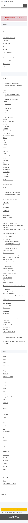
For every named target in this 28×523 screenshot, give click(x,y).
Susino (4, 480)
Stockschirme (8, 87)
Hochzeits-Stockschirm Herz (10, 223)
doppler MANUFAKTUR (8, 121)
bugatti (4, 140)
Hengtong (5, 402)
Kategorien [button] (4, 494)
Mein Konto (6, 34)
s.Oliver (5, 144)
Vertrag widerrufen (14, 509)
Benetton (5, 124)
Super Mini (7, 115)
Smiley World (6, 171)
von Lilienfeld (6, 176)
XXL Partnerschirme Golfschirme (11, 257)
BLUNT (5, 137)
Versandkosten (6, 43)
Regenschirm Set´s (7, 280)
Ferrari (4, 142)
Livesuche (5, 40)
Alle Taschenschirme (8, 182)
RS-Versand (6, 460)
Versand (20, 512)
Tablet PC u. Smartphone (9, 331)
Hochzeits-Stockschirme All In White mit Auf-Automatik (14, 230)
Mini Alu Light (8, 108)
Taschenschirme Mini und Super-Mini (14, 97)
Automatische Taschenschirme (12, 83)
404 (4, 66)
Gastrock (5, 385)
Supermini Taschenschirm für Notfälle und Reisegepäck (13, 298)
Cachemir (5, 151)
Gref (4, 391)
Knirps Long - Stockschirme (11, 99)
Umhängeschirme (7, 250)
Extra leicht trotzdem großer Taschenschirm (13, 295)
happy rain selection (8, 397)
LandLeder (5, 425)
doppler (5, 119)
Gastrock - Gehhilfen (8, 149)
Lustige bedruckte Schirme (9, 270)
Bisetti (4, 158)
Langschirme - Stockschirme (10, 199)
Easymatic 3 (8, 103)
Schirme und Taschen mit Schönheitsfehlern (14, 341)
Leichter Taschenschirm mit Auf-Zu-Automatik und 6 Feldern (11, 292)
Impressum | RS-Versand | (9, 60)
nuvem (4, 449)
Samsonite (5, 128)
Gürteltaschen (6, 322)
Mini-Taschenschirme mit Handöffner (14, 85)
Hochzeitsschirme (7, 259)
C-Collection (6, 365)
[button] (20, 1)
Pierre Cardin (6, 126)
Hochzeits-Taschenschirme (9, 233)
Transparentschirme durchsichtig (11, 255)
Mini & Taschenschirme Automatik (13, 192)
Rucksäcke (5, 329)
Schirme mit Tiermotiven (11, 248)
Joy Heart (5, 160)
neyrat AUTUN (6, 155)
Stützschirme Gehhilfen (8, 252)
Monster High (6, 169)
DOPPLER (5, 373)
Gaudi (4, 153)
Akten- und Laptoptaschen (9, 315)
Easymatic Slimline (9, 106)
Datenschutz (6, 55)
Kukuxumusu (6, 167)
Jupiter (4, 417)
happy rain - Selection (8, 135)
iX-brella (5, 81)
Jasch (4, 146)
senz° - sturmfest (7, 133)
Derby (4, 370)
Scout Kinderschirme (8, 131)
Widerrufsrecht (6, 63)
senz (4, 475)
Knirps (4, 92)
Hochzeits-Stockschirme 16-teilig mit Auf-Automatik (13, 226)
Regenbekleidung (7, 217)
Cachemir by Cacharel (8, 368)
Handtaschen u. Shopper (9, 324)
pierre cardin (6, 454)
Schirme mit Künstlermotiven (12, 241)
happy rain (5, 394)
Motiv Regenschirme (8, 239)
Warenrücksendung (8, 52)
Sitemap (5, 49)
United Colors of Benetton (9, 483)
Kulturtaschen (6, 327)
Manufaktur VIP (7, 275)
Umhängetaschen (7, 334)
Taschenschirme (7, 205)
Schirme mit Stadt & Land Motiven (13, 246)
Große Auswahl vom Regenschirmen (12, 58)
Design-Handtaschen (8, 282)
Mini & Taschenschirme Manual (12, 194)
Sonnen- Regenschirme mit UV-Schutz (13, 337)
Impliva (4, 90)
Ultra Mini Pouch (9, 117)
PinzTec (5, 457)
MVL (4, 437)
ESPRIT (5, 101)
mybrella (5, 440)
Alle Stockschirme (7, 184)
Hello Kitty (5, 174)
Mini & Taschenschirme (8, 190)
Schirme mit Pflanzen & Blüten (12, 243)
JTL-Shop (17, 517)
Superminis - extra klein (10, 196)
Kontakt (5, 32)
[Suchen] (25, 6)
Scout (4, 469)
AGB (4, 46)
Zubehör (6, 343)
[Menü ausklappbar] (2, 1)
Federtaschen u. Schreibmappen (11, 318)
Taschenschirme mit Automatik (12, 94)
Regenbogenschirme (8, 268)
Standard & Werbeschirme (9, 273)
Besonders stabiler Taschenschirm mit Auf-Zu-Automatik (13, 288)
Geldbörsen (6, 320)
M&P (4, 162)
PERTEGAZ (6, 165)
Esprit (4, 382)
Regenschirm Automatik (9, 37)
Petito (6, 110)
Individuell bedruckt (9, 261)
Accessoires (6, 313)
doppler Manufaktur (8, 376)
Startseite (5, 29)
